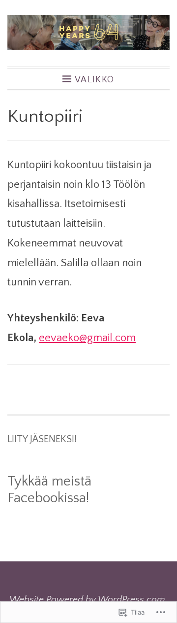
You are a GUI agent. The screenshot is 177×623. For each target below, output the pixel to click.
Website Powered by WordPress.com (87, 599)
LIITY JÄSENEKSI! (42, 439)
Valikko (95, 79)
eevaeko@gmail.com (87, 338)
